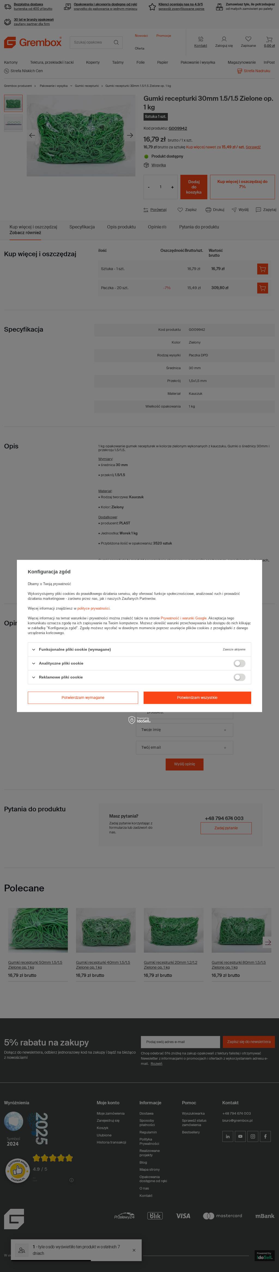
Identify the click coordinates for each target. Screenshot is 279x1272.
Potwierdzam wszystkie (197, 698)
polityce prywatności (93, 608)
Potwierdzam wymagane (83, 698)
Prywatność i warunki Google (184, 618)
